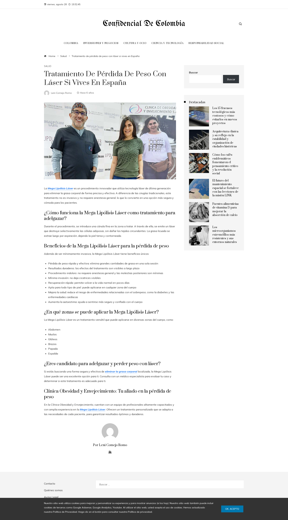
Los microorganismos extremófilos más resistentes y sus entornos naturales (224, 234)
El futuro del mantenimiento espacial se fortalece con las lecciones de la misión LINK (225, 188)
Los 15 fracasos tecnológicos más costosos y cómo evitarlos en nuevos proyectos (224, 115)
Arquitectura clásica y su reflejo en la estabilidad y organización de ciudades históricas (225, 139)
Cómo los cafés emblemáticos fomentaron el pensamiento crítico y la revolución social (225, 164)
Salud (47, 66)
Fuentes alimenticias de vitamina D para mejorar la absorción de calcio (225, 209)
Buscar (193, 72)
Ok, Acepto (232, 508)
